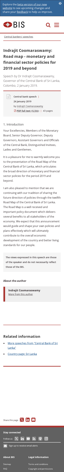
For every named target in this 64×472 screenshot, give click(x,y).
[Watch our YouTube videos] (28, 439)
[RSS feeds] (34, 439)
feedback (22, 12)
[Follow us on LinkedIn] (22, 439)
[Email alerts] (5, 446)
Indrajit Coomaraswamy (30, 106)
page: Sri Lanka (22, 354)
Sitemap (7, 464)
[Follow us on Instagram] (46, 439)
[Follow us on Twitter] (16, 439)
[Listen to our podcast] (40, 439)
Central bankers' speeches (18, 36)
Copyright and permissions (40, 468)
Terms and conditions (38, 464)
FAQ (5, 468)
